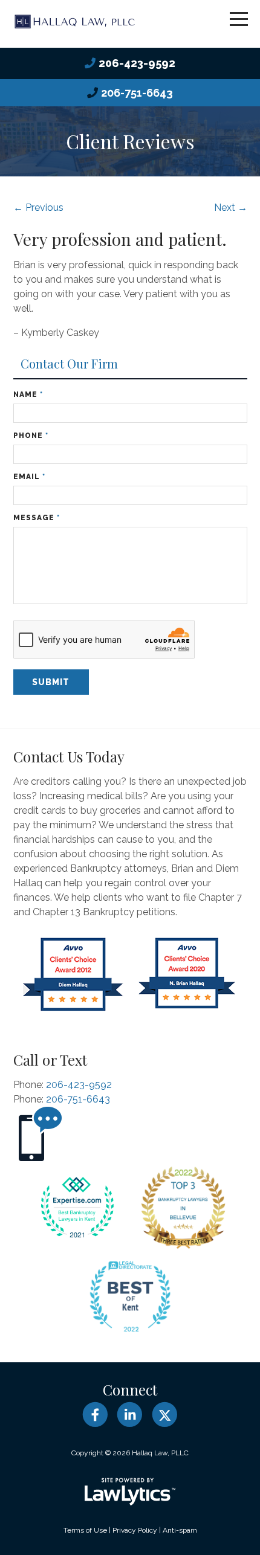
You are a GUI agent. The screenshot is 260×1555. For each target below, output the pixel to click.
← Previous (38, 207)
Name (28, 394)
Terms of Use (85, 1530)
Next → (230, 207)
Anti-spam (180, 1530)
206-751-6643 (137, 92)
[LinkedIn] (130, 1414)
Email (29, 476)
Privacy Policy (134, 1530)
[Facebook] (95, 1414)
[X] (165, 1414)
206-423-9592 (137, 63)
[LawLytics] (130, 1491)
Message (36, 518)
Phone (30, 435)
